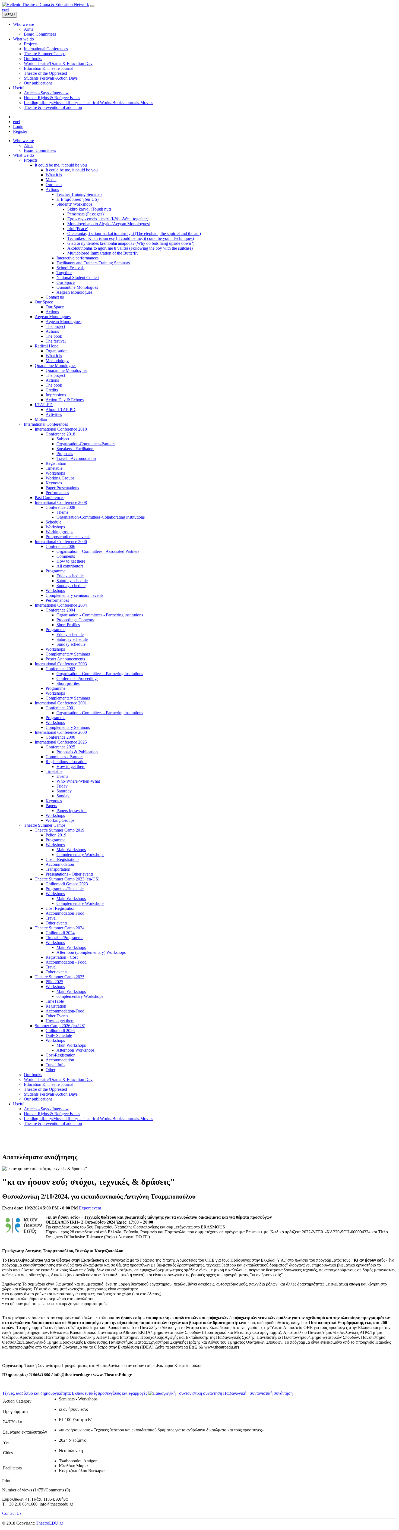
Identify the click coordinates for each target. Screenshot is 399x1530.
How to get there (70, 561)
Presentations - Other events (69, 874)
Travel (51, 918)
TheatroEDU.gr (49, 1523)
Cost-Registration (60, 908)
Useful (18, 1104)
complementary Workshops (79, 996)
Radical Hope (46, 346)
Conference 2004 (60, 610)
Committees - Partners (64, 756)
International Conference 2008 (61, 502)
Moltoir (41, 419)
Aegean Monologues (74, 292)
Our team (54, 184)
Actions (52, 189)
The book (54, 336)
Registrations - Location (66, 761)
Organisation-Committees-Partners (85, 443)
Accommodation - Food (66, 962)
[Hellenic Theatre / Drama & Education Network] (45, 4)
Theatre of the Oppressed (45, 1089)
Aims (28, 145)
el (7, 9)
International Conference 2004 (61, 605)
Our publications (38, 1099)
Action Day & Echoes (65, 399)
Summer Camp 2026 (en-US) (60, 1025)
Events (62, 776)
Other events (56, 923)
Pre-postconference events (68, 536)
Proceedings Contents (75, 619)
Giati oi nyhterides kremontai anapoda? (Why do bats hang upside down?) (130, 243)
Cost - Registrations (62, 859)
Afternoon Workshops (75, 1050)
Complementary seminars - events (74, 595)
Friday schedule (70, 575)
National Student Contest (77, 277)
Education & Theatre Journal (48, 1084)
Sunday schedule (71, 585)
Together (64, 272)
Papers (51, 805)
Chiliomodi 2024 (60, 932)
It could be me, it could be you (61, 165)
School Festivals (70, 267)
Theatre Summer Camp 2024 (59, 928)
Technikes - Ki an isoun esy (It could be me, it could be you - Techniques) (130, 238)
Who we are (23, 140)
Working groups (59, 531)
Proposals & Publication (77, 752)
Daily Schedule (59, 1035)
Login (18, 126)
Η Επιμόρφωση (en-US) (77, 199)
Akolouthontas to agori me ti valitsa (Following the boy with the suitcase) (130, 248)
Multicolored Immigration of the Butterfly (102, 253)
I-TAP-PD (44, 404)
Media (51, 179)
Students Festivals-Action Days (51, 1094)
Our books (33, 1074)
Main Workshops (71, 849)
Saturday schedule (72, 580)
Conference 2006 (60, 546)
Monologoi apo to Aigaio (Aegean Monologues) (108, 223)
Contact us (55, 297)
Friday (62, 786)
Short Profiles (68, 624)
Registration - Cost (62, 957)
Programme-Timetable (65, 888)
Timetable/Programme (64, 937)
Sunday (62, 796)
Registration (56, 463)
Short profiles (68, 683)
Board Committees (40, 150)
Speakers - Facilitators (75, 448)
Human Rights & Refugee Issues (52, 1113)
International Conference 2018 (61, 429)
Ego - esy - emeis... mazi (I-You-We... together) (107, 219)
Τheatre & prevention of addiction (53, 1123)
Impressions (56, 395)
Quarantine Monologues (77, 287)
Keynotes (54, 483)
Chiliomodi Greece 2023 (67, 884)
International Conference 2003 (61, 663)
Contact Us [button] (11, 1513)
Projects (30, 160)
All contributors (69, 566)
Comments (65, 556)
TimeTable (55, 1001)
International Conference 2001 (61, 703)
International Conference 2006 (61, 541)
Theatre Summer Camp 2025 (59, 976)
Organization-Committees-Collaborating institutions (100, 517)
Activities (54, 414)
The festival (56, 341)
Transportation (58, 869)
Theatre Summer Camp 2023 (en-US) (67, 879)
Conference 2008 (60, 507)
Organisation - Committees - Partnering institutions (99, 615)
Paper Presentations (62, 487)
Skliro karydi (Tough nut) (89, 209)
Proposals (64, 453)
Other (50, 1069)
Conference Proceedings (77, 678)
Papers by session (71, 810)
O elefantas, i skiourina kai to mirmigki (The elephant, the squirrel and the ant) (134, 233)
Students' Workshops (74, 204)
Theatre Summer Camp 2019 (59, 830)
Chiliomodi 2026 (60, 1030)
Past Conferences (49, 497)
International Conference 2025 (61, 742)
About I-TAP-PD (60, 409)
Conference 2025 (60, 747)
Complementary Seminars (68, 654)
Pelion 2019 (56, 835)
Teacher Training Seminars (79, 194)
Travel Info (55, 1064)
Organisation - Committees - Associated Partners (97, 551)
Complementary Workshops (80, 854)
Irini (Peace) (77, 228)
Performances (57, 492)
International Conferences (46, 424)
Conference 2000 (60, 737)
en (4, 9)
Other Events (57, 1016)
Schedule (53, 522)
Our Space (65, 282)
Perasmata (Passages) (85, 214)
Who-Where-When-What (78, 781)
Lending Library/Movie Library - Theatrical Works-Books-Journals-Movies (88, 1118)
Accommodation (60, 864)
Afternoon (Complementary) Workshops (91, 952)
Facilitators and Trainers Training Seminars (93, 263)
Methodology (57, 360)
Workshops (55, 473)
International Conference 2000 (61, 732)
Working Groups (60, 478)
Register (20, 131)
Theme (62, 512)
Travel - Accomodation (76, 458)
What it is (54, 175)
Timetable (54, 468)
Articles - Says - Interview (46, 1108)
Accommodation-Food (65, 913)
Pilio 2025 (54, 981)
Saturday (64, 791)
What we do (23, 155)
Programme (55, 571)
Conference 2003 (60, 668)
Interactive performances (77, 258)
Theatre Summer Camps (44, 825)
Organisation (57, 351)
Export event (90, 1208)
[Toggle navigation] (92, 6)
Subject (62, 439)
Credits (52, 390)
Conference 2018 (60, 434)
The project (55, 326)
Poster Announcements (65, 659)
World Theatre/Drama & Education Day (58, 1079)
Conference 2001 (60, 708)
